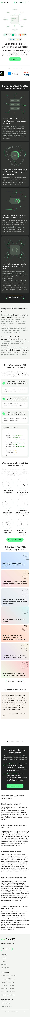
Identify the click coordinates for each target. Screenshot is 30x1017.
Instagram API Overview (8, 979)
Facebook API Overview (8, 976)
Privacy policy (5, 1003)
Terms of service (6, 1006)
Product (3, 958)
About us (4, 964)
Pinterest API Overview (8, 992)
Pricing (3, 961)
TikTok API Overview (7, 985)
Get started (20, 2)
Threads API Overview (8, 995)
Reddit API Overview (7, 989)
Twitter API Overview (7, 982)
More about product (15, 297)
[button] (7, 741)
